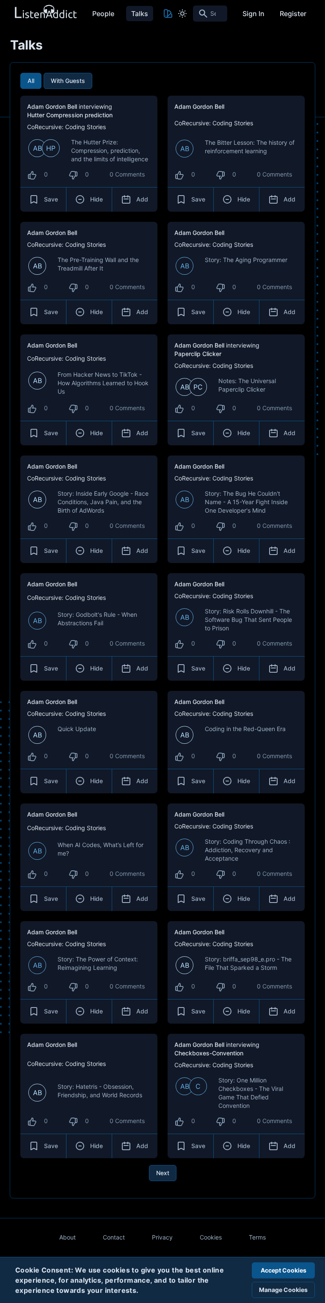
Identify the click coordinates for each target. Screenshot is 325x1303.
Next (162, 1172)
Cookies (211, 1237)
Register (293, 13)
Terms (257, 1237)
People (103, 13)
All (31, 80)
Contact (114, 1237)
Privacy (162, 1237)
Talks (139, 13)
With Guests (68, 80)
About (67, 1237)
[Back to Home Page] (45, 12)
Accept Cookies (283, 1270)
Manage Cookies (283, 1289)
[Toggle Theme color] (168, 13)
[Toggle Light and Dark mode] (182, 13)
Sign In (253, 13)
